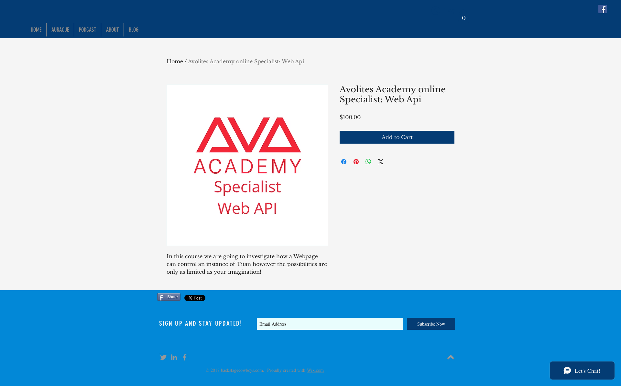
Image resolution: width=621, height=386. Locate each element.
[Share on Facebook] (344, 162)
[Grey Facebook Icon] (184, 357)
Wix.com (315, 370)
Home (175, 61)
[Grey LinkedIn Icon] (174, 357)
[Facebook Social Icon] (602, 9)
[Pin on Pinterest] (356, 162)
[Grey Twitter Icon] (163, 357)
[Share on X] (381, 162)
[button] (463, 16)
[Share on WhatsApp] (368, 162)
